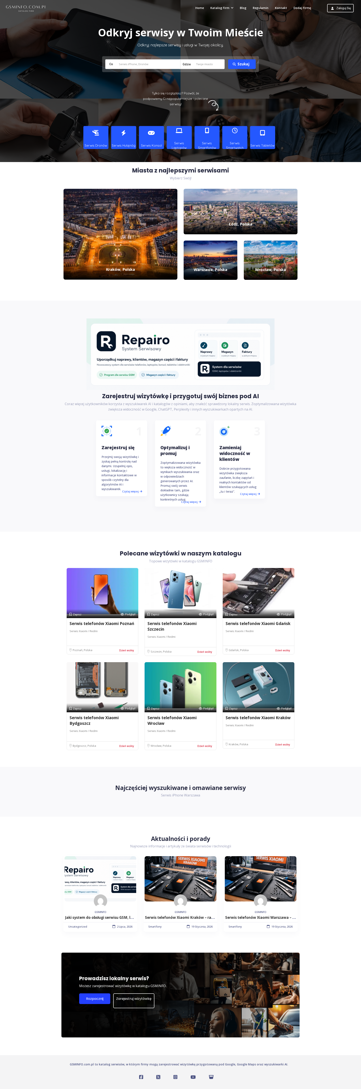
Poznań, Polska (82, 650)
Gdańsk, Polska (239, 650)
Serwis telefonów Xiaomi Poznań (102, 623)
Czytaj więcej (130, 491)
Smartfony (155, 926)
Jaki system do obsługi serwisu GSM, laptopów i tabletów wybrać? (123, 917)
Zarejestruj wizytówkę (133, 998)
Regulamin (260, 8)
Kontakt (281, 8)
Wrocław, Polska (161, 746)
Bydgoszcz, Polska (84, 746)
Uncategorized (77, 926)
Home (199, 8)
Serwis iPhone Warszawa (180, 795)
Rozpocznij (94, 998)
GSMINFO (100, 912)
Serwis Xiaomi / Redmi (84, 631)
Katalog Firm (219, 8)
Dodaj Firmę (302, 8)
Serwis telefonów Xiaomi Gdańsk (258, 623)
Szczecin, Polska (161, 651)
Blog (243, 8)
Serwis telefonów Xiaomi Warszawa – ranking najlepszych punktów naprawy (293, 917)
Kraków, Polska (238, 744)
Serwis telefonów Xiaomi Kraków (258, 717)
